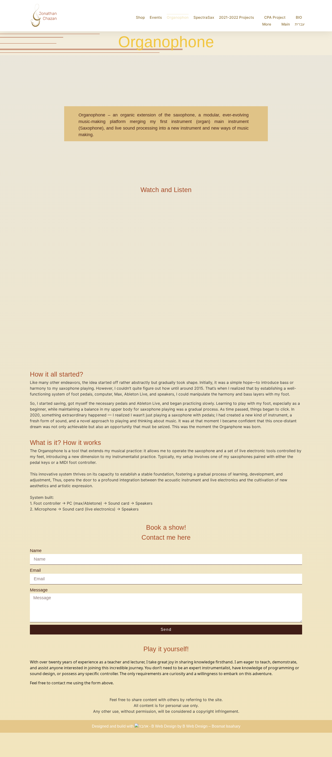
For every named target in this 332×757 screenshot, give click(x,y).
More (266, 24)
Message (39, 590)
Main (285, 24)
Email (35, 570)
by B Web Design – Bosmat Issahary (208, 726)
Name (36, 550)
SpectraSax (203, 17)
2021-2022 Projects (236, 17)
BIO (299, 17)
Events (156, 17)
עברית (300, 24)
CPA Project (275, 17)
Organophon (178, 17)
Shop (140, 17)
